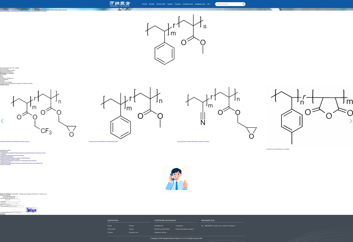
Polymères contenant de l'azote (38, 153)
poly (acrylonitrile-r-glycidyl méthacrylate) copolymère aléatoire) (193, 141)
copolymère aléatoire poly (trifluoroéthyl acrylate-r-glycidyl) (14, 141)
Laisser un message (41, 11)
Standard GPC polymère (30, 160)
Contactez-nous (188, 4)
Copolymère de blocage (18, 155)
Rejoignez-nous (200, 4)
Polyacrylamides (26, 153)
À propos (178, 4)
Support (170, 4)
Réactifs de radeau (5, 158)
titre (1, 198)
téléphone (2, 204)
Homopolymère (4, 151)
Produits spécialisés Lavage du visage (9, 159)
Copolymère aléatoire (23, 10)
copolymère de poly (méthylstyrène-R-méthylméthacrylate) (103, 141)
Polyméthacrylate (17, 153)
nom (1, 203)
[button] (2, 121)
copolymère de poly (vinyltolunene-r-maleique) (277, 149)
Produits (152, 4)
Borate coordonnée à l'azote (17, 160)
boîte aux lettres (4, 206)
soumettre (2, 214)
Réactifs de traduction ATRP (17, 158)
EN (208, 4)
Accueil (144, 4)
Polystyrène (4, 153)
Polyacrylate (10, 153)
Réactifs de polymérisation (6, 156)
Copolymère (13, 10)
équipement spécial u (5, 162)
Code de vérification (5, 212)
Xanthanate (27, 158)
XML (200, 238)
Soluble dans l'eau (5, 160)
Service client (161, 4)
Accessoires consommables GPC (34, 163)
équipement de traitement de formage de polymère (13, 163)
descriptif (2, 201)
